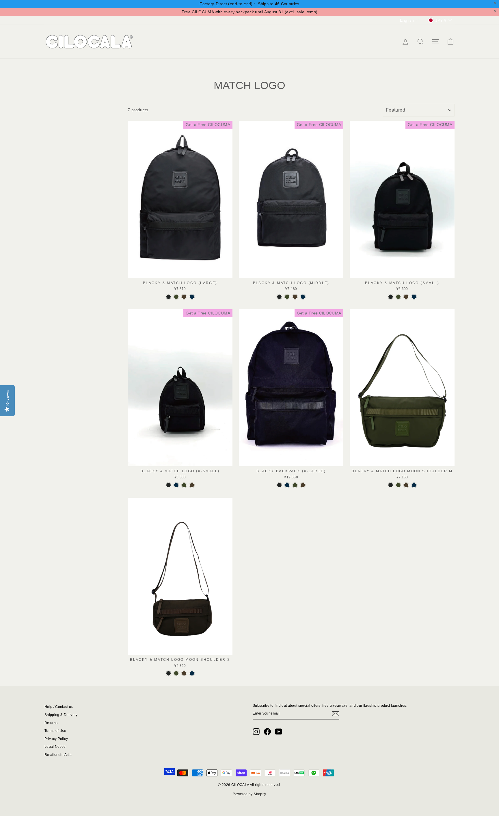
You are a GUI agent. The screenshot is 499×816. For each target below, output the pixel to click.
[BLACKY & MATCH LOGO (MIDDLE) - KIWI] (295, 296)
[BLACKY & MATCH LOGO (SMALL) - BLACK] (390, 296)
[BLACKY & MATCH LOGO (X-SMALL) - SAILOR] (176, 485)
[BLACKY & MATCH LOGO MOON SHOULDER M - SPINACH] (398, 485)
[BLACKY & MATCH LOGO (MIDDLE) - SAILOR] (303, 296)
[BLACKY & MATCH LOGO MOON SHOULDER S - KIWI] (184, 673)
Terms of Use (55, 731)
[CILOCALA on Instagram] (256, 731)
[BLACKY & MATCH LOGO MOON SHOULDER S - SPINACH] (176, 673)
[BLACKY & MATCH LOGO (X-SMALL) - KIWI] (192, 485)
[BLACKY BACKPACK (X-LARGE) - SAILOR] (287, 485)
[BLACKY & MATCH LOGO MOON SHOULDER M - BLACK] (390, 485)
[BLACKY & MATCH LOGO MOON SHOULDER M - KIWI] (406, 485)
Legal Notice (55, 747)
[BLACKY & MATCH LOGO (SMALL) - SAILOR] (414, 296)
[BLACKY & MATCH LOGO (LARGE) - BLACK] (168, 296)
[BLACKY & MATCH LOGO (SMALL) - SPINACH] (398, 296)
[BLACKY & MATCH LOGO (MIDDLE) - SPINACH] (287, 296)
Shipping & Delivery (61, 715)
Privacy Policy (56, 739)
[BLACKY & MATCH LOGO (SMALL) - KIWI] (406, 296)
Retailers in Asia (58, 755)
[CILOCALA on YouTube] (278, 731)
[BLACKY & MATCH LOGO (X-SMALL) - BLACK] (168, 485)
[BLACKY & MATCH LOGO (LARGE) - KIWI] (184, 296)
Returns (50, 723)
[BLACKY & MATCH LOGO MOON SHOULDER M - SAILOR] (414, 485)
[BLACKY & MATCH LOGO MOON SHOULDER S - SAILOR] (192, 673)
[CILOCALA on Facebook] (267, 731)
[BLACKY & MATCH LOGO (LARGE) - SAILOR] (192, 296)
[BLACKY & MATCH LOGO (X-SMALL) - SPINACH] (184, 485)
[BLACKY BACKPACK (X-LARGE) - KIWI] (303, 485)
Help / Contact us (58, 707)
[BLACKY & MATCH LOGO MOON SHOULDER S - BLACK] (168, 673)
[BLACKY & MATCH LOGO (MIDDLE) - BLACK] (279, 296)
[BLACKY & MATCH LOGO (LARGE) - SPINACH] (176, 296)
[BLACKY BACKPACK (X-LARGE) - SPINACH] (295, 485)
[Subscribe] (335, 713)
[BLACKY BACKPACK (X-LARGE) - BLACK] (279, 485)
